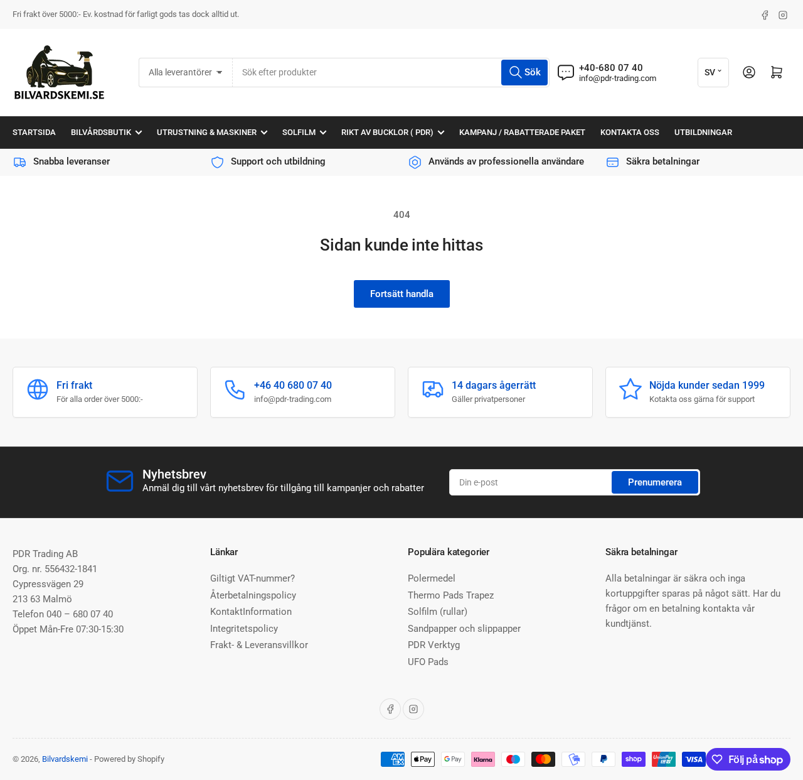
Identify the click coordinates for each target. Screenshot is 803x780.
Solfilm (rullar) (437, 611)
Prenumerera (655, 482)
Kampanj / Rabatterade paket (522, 132)
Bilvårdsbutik (101, 132)
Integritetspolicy (244, 628)
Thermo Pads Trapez (451, 595)
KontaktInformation (251, 611)
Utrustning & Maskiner (207, 132)
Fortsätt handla (401, 294)
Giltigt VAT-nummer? (252, 578)
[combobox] (391, 72)
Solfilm (299, 132)
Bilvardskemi (65, 759)
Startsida (34, 132)
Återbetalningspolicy (253, 595)
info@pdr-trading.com (617, 78)
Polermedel (431, 578)
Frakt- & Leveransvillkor (259, 645)
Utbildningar (703, 132)
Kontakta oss (629, 132)
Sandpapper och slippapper (464, 628)
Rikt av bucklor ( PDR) (387, 132)
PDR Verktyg (434, 645)
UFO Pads (428, 662)
